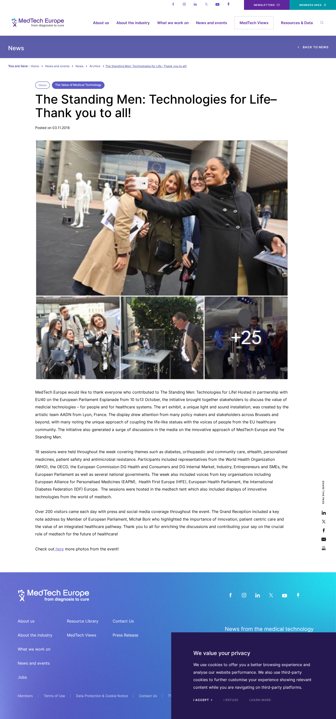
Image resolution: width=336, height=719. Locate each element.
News (79, 66)
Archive (95, 66)
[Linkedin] (195, 5)
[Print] (323, 548)
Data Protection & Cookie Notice (102, 696)
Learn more (260, 700)
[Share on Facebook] (323, 530)
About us (101, 22)
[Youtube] (217, 5)
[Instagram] (184, 5)
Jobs (22, 677)
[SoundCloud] (298, 595)
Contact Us (123, 621)
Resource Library (82, 621)
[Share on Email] (323, 539)
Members (25, 696)
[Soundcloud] (228, 5)
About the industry (133, 22)
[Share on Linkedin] (323, 512)
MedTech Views (254, 22)
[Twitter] (206, 5)
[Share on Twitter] (323, 521)
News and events (211, 22)
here (59, 548)
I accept (201, 700)
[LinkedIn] (257, 595)
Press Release (125, 635)
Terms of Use (54, 696)
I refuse (231, 700)
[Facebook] (173, 5)
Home (35, 66)
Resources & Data (297, 22)
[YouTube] (284, 595)
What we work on (173, 22)
